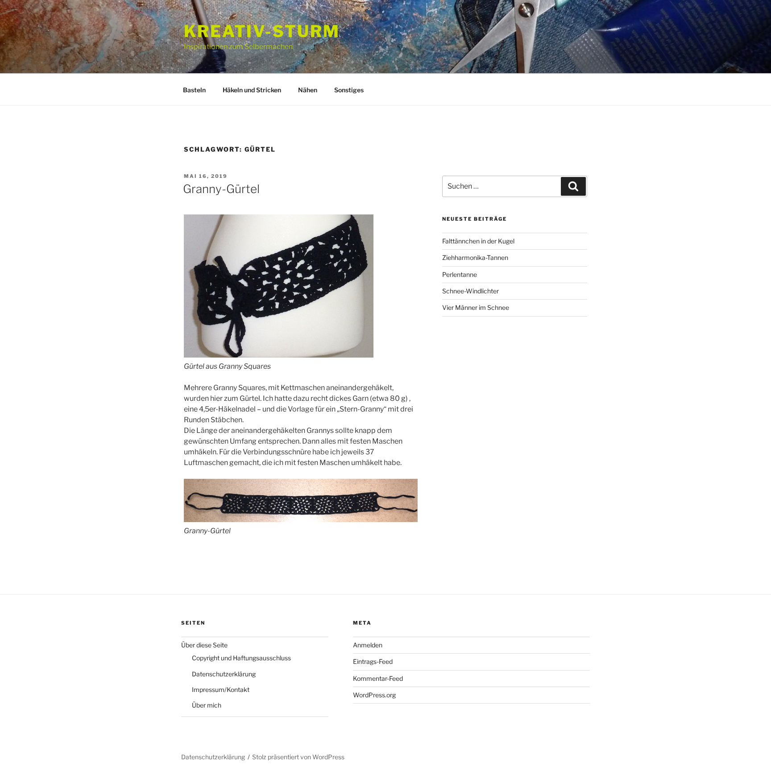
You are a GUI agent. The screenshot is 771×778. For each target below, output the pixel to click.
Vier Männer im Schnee (475, 307)
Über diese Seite (204, 645)
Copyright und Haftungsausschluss (241, 658)
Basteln (194, 90)
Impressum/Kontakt (220, 689)
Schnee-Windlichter (470, 291)
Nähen (307, 90)
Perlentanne (459, 274)
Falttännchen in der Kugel (478, 241)
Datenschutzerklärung (224, 674)
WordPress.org (374, 695)
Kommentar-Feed (378, 678)
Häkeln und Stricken (252, 90)
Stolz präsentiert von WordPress (298, 757)
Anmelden (367, 645)
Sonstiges (349, 90)
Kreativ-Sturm (262, 31)
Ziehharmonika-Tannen (475, 257)
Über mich (206, 705)
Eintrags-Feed (373, 661)
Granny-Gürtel (221, 189)
